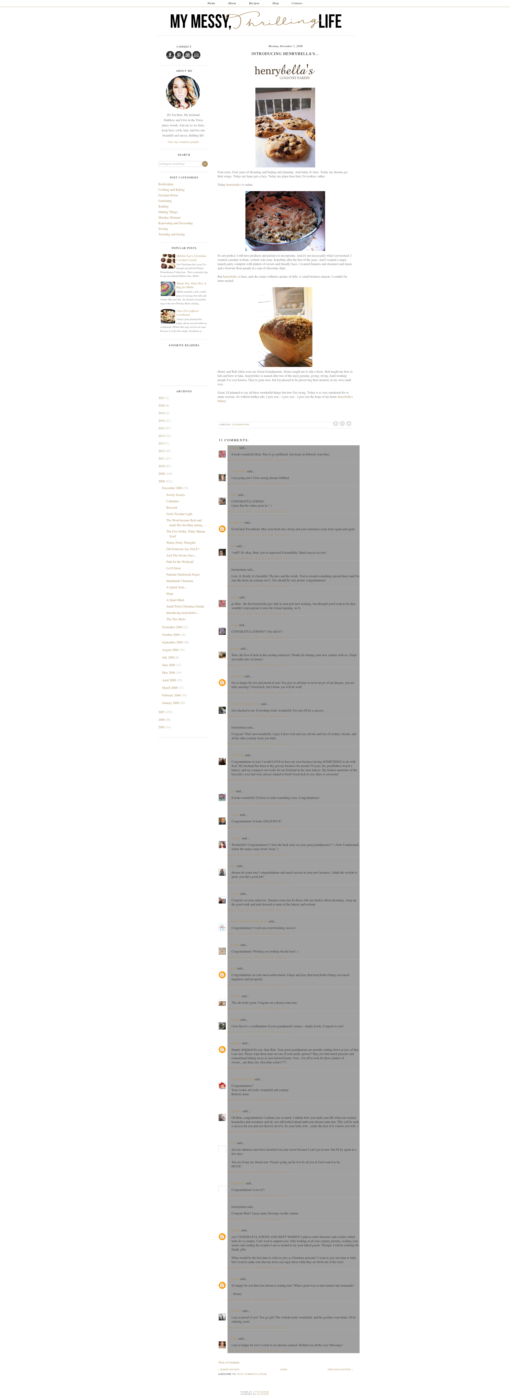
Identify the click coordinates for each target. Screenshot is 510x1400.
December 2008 (172, 488)
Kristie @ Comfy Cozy (245, 704)
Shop (275, 3)
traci (233, 866)
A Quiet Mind (175, 600)
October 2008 (171, 634)
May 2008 (169, 672)
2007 (162, 712)
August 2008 (170, 650)
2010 (162, 466)
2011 (162, 458)
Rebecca (236, 1310)
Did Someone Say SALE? (182, 549)
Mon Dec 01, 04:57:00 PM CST (259, 910)
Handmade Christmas (179, 581)
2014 (162, 436)
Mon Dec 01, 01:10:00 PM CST (259, 586)
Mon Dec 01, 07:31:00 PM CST (259, 1032)
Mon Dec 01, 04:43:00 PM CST (259, 882)
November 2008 (172, 627)
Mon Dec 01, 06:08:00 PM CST (259, 957)
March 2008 (170, 687)
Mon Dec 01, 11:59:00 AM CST (259, 483)
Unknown (237, 522)
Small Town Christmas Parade (185, 606)
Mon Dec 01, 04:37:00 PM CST (259, 854)
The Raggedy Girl (242, 1079)
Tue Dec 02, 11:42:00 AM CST (258, 1219)
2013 (162, 443)
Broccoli (171, 507)
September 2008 (172, 642)
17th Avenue (261, 1392)
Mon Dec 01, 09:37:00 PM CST (259, 1132)
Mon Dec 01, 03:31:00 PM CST (259, 803)
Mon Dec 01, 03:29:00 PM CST (259, 780)
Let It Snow (173, 568)
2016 (162, 420)
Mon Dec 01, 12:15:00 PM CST (259, 535)
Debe (234, 1338)
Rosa (234, 494)
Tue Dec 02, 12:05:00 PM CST (258, 1267)
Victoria (236, 996)
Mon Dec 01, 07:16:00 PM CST (259, 1008)
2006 (162, 719)
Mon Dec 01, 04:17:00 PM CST (259, 827)
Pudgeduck (238, 1183)
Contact (297, 3)
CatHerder (237, 755)
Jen (233, 791)
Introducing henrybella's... (182, 613)
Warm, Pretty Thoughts (181, 542)
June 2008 (169, 665)
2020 (162, 405)
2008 (162, 481)
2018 (162, 413)
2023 (162, 398)
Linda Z (236, 838)
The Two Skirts (175, 619)
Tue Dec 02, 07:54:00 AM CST (258, 1195)
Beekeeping (165, 184)
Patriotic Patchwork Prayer (183, 574)
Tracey (235, 893)
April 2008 (169, 680)
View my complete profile (183, 142)
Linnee (235, 945)
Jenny (234, 625)
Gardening (165, 201)
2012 (162, 451)
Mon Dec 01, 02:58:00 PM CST (259, 716)
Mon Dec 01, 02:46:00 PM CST (259, 665)
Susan (234, 447)
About (232, 3)
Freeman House (168, 195)
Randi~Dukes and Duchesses (249, 921)
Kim (233, 968)
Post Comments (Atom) (252, 1374)
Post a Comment (229, 1362)
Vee (233, 546)
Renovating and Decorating (175, 223)
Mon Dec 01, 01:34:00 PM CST (259, 637)
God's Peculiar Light (179, 514)
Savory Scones (175, 495)
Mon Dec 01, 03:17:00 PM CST (259, 744)
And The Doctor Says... (181, 555)
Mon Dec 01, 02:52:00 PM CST (259, 692)
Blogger (263, 1394)
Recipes (254, 3)
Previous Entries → (341, 1369)
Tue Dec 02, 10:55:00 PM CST (258, 1351)
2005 (162, 727)
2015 (162, 428)
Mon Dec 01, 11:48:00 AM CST (259, 460)
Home (211, 3)
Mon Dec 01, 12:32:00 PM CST (259, 558)
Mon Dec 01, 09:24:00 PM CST (259, 1100)
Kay (233, 1143)
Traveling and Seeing (171, 234)
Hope (169, 593)
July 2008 (168, 657)
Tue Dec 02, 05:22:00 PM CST (258, 1299)
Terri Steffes (238, 471)
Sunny (235, 814)
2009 (162, 473)
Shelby (235, 1019)
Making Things (168, 212)
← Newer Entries (228, 1369)
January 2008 (171, 703)
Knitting (163, 206)
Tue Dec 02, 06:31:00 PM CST (258, 1327)
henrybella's (233, 184)
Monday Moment (169, 217)
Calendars (172, 501)
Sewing (163, 228)
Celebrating (240, 424)
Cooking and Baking (171, 189)
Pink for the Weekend (179, 561)
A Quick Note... (176, 587)
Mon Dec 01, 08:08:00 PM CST (259, 1068)
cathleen (236, 1043)
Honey (235, 1279)
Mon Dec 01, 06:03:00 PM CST (259, 933)
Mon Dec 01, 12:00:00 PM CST (259, 511)
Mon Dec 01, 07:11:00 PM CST (259, 985)
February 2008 (171, 695)
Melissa (235, 1230)
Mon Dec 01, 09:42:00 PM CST (259, 1172)
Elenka (235, 648)
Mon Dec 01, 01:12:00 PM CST (259, 614)
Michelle (236, 1111)
